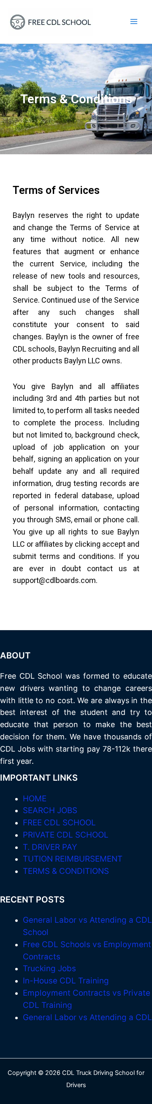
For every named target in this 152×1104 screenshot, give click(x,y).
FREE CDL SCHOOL (59, 822)
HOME (34, 798)
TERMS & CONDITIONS (66, 871)
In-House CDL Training (66, 981)
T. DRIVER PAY (50, 847)
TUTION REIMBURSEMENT (72, 859)
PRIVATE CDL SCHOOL (66, 835)
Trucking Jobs (49, 968)
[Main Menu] (134, 22)
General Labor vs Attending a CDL (87, 1017)
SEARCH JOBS (50, 810)
